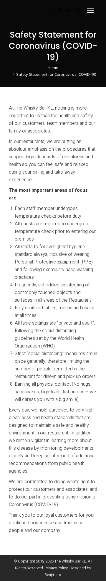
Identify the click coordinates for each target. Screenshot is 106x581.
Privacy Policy (56, 568)
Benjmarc (52, 574)
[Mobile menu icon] (90, 10)
